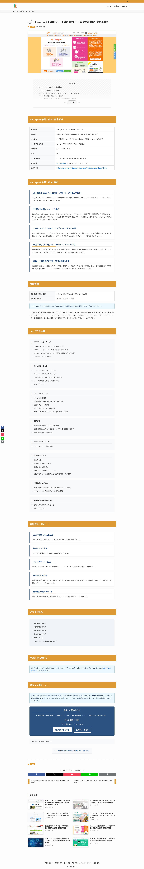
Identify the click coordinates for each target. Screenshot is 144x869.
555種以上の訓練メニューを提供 (53, 96)
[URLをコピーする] (107, 774)
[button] (36, 774)
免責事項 (74, 863)
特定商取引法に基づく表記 (62, 863)
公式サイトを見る (82, 730)
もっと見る (72, 102)
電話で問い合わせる (62, 730)
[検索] (129, 1)
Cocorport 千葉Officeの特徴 (49, 90)
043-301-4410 (61, 163)
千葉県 (32, 27)
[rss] (127, 1)
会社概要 (96, 863)
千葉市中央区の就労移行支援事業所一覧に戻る (73, 751)
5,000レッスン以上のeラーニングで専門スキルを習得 (59, 98)
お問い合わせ (49, 863)
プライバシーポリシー (85, 863)
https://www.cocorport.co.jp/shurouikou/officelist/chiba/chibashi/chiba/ (82, 168)
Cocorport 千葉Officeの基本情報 (50, 87)
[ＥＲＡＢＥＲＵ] (15, 6)
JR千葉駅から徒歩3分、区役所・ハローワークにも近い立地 (61, 93)
